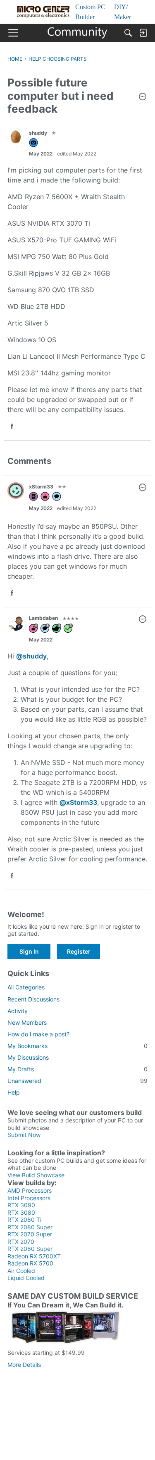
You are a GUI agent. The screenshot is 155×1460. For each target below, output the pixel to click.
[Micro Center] (77, 33)
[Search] (128, 33)
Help (13, 1092)
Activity (17, 1010)
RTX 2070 (20, 1241)
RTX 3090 (21, 1204)
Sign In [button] (29, 951)
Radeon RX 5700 (30, 1263)
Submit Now (24, 1134)
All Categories (26, 987)
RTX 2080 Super (29, 1227)
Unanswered (77, 1080)
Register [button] (79, 951)
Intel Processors (28, 1197)
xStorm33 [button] (41, 486)
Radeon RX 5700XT (34, 1256)
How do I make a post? (38, 1034)
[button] (143, 97)
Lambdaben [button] (43, 618)
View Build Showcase (35, 1175)
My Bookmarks (77, 1045)
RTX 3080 (21, 1212)
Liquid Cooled (26, 1277)
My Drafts (77, 1069)
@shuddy (31, 656)
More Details (24, 1364)
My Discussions (28, 1057)
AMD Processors (29, 1190)
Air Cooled (21, 1270)
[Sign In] (143, 33)
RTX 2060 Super (29, 1248)
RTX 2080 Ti (24, 1219)
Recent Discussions (33, 999)
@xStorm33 (78, 802)
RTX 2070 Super (29, 1234)
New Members (27, 1022)
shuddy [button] (38, 133)
